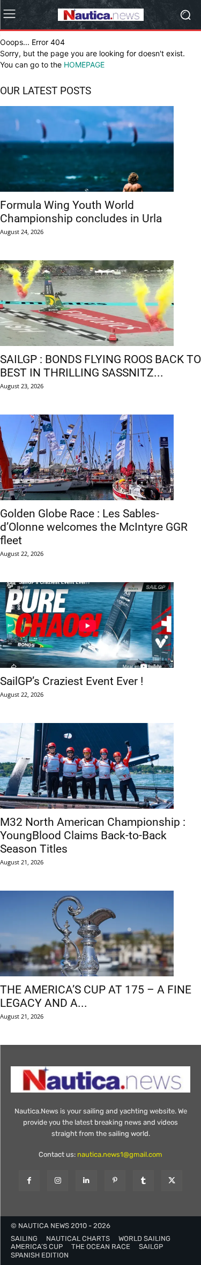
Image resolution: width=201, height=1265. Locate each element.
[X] (171, 1180)
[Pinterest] (115, 1180)
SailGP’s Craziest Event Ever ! (71, 681)
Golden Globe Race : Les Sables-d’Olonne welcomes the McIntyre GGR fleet (94, 527)
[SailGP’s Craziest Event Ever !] (100, 625)
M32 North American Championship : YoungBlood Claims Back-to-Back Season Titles (92, 835)
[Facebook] (29, 1180)
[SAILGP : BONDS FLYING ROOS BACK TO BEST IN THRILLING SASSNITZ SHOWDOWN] (100, 303)
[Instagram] (57, 1180)
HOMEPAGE (84, 64)
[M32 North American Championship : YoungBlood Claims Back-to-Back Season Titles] (100, 766)
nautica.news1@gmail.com (119, 1154)
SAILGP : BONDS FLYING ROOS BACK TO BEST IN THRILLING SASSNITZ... (100, 366)
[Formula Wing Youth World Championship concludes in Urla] (100, 149)
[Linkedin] (86, 1180)
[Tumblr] (143, 1180)
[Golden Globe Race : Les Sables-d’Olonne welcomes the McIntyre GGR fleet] (100, 457)
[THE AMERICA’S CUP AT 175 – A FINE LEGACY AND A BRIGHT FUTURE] (100, 933)
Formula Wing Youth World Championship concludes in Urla (81, 212)
